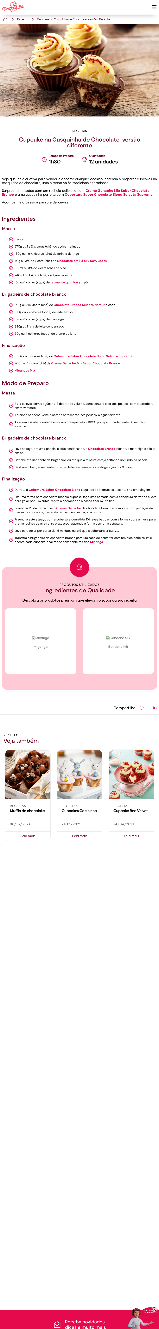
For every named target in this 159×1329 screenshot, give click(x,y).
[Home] (5, 19)
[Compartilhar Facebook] (148, 708)
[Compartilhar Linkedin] (154, 708)
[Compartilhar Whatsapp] (141, 708)
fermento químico (64, 282)
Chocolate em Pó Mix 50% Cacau (82, 261)
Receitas (23, 19)
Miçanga (96, 542)
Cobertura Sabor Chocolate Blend (54, 490)
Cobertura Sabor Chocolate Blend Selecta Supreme (109, 194)
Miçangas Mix (25, 370)
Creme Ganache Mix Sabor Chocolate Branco (85, 363)
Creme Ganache (68, 508)
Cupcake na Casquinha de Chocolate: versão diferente (73, 19)
